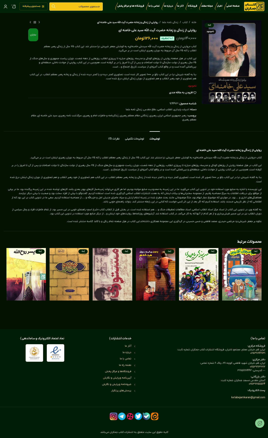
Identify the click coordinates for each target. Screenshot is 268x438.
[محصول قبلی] (39, 22)
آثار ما (128, 346)
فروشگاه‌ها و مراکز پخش (118, 371)
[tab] (155, 136)
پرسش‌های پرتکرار (121, 390)
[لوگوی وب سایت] (254, 6)
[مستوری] (112, 285)
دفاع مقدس (149, 109)
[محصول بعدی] (30, 22)
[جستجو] (53, 6)
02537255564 (257, 384)
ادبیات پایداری (181, 109)
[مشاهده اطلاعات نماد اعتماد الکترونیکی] (55, 353)
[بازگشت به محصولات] (35, 22)
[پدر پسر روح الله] (26, 285)
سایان (33, 34)
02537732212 (257, 367)
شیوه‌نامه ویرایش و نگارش (116, 384)
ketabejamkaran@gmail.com (248, 397)
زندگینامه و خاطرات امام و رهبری (101, 115)
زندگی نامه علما (170, 22)
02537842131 (257, 353)
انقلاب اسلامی (164, 109)
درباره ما (127, 352)
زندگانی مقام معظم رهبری (134, 115)
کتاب (185, 22)
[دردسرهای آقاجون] (242, 285)
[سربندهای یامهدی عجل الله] (198, 285)
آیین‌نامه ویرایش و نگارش (117, 378)
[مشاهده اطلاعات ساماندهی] (34, 353)
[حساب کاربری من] (5, 6)
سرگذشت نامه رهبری (70, 115)
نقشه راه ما (125, 365)
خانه (194, 22)
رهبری (153, 115)
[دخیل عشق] (69, 285)
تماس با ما (125, 358)
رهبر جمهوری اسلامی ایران (172, 115)
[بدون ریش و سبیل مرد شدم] (155, 285)
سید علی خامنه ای (47, 115)
